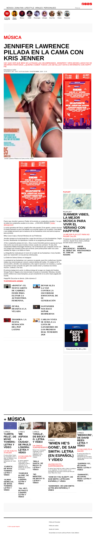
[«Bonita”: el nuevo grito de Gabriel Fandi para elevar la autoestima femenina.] (7, 286)
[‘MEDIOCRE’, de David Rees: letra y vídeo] (84, 426)
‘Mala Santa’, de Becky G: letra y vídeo (38, 465)
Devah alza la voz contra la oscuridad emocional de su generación (49, 293)
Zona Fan (19, 8)
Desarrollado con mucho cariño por (64, 532)
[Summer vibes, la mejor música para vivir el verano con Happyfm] (77, 201)
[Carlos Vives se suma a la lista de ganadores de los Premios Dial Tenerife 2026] (36, 320)
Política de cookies (53, 525)
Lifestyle (29, 8)
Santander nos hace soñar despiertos (47, 310)
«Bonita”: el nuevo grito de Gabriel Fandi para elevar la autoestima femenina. (19, 293)
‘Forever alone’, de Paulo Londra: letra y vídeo (23, 478)
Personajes (50, 8)
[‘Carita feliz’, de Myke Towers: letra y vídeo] (10, 425)
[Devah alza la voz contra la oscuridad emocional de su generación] (36, 286)
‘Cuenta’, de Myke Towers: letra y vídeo (8, 471)
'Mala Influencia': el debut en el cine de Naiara (69, 250)
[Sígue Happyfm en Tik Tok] (91, 4)
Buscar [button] (91, 8)
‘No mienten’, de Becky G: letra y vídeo (39, 478)
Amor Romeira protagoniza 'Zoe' (84, 249)
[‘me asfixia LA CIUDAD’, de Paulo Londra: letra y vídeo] (24, 425)
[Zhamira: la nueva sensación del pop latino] (7, 320)
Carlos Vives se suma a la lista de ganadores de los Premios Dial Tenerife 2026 (49, 327)
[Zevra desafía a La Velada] (7, 307)
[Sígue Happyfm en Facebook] (83, 4)
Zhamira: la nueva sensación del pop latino (19, 324)
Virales (39, 8)
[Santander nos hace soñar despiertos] (36, 307)
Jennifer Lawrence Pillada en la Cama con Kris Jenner (43, 52)
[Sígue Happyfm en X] (88, 4)
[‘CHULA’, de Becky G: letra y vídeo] (39, 425)
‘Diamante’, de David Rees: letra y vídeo (84, 478)
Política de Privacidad (54, 522)
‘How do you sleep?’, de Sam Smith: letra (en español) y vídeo (60, 479)
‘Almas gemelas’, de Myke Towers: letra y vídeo (9, 485)
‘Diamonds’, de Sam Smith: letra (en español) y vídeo (61, 488)
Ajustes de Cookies (54, 529)
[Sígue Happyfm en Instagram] (85, 4)
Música (10, 8)
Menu (5, 8)
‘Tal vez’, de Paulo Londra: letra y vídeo (23, 492)
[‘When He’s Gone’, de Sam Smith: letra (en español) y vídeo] (62, 430)
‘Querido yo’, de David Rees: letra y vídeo (84, 467)
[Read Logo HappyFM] (14, 4)
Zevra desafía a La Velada (19, 308)
